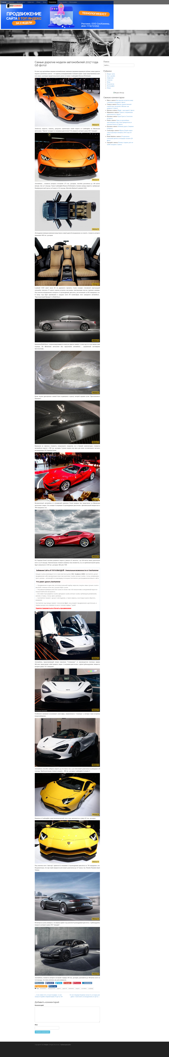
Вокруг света (21, 2)
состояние (84, 988)
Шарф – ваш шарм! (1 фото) (126, 110)
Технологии (52, 2)
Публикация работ (66, 1044)
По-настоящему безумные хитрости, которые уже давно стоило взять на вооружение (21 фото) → (85, 995)
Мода (44, 2)
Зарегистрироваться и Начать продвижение (53, 608)
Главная (3, 2)
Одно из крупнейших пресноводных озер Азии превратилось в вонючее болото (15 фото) (119, 122)
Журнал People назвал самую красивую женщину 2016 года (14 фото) (119, 132)
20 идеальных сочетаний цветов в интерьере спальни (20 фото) (120, 138)
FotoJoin (46, 1044)
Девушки (11, 2)
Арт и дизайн (63, 2)
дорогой (64, 988)
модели (77, 988)
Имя (36, 1024)
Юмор (38, 2)
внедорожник (51, 988)
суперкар (90, 988)
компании (71, 988)
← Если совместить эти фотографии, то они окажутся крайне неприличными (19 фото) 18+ (49, 995)
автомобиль (43, 988)
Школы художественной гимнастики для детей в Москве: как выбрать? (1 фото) (119, 106)
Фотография (73, 2)
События (109, 80)
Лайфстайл (30, 2)
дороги (59, 988)
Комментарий (39, 1005)
